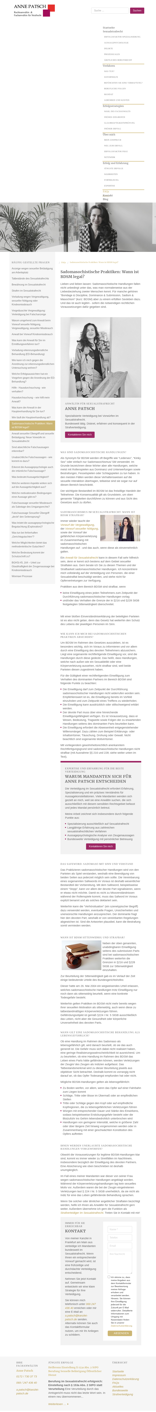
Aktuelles (117, 1386)
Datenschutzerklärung (121, 1326)
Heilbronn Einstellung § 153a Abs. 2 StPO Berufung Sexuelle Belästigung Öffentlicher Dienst (75, 1371)
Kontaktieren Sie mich (80, 434)
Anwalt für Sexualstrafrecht (81, 557)
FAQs (115, 1382)
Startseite (118, 1371)
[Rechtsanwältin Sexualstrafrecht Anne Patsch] (33, 6)
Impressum (119, 1375)
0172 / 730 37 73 (26, 1376)
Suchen (137, 10)
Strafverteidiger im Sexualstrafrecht (81, 1212)
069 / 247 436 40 (26, 1382)
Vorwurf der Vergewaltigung (77, 524)
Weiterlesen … (57, 1404)
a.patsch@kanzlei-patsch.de (27, 1391)
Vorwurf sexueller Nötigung (81, 528)
